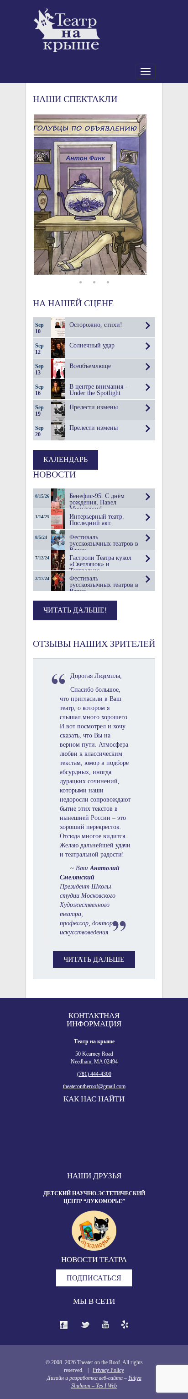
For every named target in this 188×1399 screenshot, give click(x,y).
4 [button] (87, 271)
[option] (94, 194)
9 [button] (80, 282)
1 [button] (46, 271)
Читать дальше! (75, 610)
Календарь (65, 459)
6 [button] (114, 271)
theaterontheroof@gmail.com (94, 1086)
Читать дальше (94, 959)
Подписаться (94, 1278)
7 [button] (128, 271)
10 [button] (94, 282)
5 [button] (100, 271)
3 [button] (73, 271)
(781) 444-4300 (94, 1074)
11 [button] (107, 282)
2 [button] (59, 271)
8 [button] (141, 271)
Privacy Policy (108, 1370)
